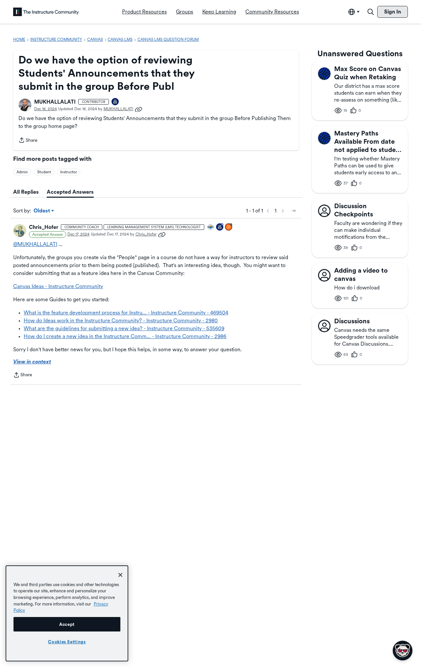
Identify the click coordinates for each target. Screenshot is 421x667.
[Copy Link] (138, 109)
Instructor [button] (68, 172)
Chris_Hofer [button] (43, 227)
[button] (25, 104)
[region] (67, 613)
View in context (32, 361)
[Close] (120, 575)
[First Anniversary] (115, 102)
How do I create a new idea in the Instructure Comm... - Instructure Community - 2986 (125, 336)
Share (27, 140)
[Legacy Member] (220, 227)
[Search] (371, 12)
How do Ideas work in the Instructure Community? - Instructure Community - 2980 (121, 320)
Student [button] (44, 172)
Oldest (42, 211)
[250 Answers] (229, 227)
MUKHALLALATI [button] (55, 102)
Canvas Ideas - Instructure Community (58, 286)
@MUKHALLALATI (35, 244)
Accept (67, 624)
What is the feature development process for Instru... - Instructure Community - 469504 (126, 312)
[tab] (26, 192)
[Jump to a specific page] (293, 211)
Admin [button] (22, 172)
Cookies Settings (67, 641)
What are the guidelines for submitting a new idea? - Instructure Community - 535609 (124, 328)
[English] (46, 12)
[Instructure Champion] (211, 227)
